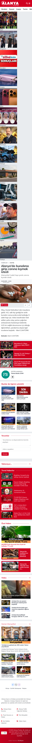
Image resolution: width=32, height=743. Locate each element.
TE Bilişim (20, 740)
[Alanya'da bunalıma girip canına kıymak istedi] (16, 293)
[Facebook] (12, 684)
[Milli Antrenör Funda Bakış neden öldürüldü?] (24, 407)
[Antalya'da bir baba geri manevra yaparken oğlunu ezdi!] (5, 609)
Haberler (4, 263)
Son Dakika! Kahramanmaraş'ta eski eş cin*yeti (22, 397)
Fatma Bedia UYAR (17, 373)
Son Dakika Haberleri (5, 722)
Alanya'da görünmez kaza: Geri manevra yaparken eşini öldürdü (8, 427)
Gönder (5, 454)
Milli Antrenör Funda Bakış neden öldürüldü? (23, 413)
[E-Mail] (12, 377)
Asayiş (18, 9)
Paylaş (5, 305)
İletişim (24, 688)
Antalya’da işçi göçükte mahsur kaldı (8, 413)
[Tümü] (30, 464)
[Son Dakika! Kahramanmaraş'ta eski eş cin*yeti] (24, 390)
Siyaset (11, 9)
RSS (4, 733)
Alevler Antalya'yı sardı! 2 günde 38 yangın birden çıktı (22, 427)
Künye (7, 688)
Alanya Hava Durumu (6, 710)
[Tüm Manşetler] (30, 624)
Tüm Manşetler (23, 715)
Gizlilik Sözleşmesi (15, 688)
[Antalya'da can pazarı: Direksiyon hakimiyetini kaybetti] (5, 602)
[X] (16, 684)
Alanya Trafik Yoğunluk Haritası (22, 710)
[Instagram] (19, 684)
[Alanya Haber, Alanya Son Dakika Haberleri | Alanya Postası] (10, 3)
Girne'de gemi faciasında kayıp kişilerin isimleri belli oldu (7, 398)
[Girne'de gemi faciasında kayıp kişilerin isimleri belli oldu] (8, 390)
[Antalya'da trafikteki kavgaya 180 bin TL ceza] (5, 615)
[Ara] (27, 3)
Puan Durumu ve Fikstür (7, 716)
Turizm (25, 9)
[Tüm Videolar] (30, 578)
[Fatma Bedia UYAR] (5, 374)
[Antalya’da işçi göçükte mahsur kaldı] (8, 407)
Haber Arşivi (22, 721)
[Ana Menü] (29, 3)
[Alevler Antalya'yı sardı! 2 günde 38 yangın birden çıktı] (24, 420)
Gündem (4, 9)
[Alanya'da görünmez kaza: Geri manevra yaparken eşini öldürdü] (8, 420)
